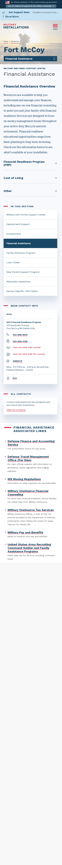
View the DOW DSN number (27, 347)
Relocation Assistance (18, 281)
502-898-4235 (20, 341)
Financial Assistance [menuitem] (18, 58)
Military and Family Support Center (26, 214)
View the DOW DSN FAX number (29, 354)
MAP (15, 378)
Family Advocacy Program (20, 252)
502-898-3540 (20, 334)
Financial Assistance (18, 243)
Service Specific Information (22, 291)
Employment (13, 233)
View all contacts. (16, 409)
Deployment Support (18, 224)
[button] (31, 6)
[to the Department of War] (7, 2)
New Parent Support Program (23, 272)
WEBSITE (17, 361)
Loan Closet (13, 262)
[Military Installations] (16, 27)
